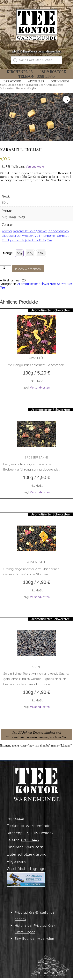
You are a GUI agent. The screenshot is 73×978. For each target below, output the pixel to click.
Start (2, 84)
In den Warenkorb (28, 269)
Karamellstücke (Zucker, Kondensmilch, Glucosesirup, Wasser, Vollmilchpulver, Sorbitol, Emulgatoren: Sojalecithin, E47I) (35, 235)
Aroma (7, 231)
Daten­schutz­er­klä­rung (27, 854)
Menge (8, 253)
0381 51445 (46, 76)
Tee (49, 240)
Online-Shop (15, 84)
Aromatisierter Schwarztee (36, 284)
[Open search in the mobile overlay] (36, 60)
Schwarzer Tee (34, 84)
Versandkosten (35, 166)
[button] (66, 99)
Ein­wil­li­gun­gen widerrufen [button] (34, 938)
